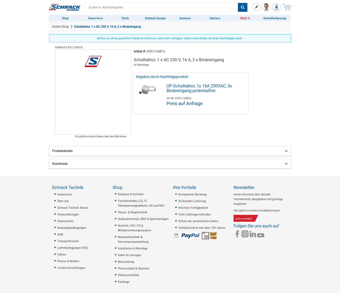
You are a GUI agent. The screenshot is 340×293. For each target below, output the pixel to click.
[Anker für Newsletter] (256, 187)
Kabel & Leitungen (129, 255)
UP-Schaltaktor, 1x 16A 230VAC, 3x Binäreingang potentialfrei (199, 88)
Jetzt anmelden (243, 218)
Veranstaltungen (68, 214)
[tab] (170, 151)
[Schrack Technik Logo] (64, 7)
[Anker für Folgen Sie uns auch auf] (281, 226)
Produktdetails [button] (62, 151)
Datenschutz (65, 221)
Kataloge (123, 282)
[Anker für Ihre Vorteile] (198, 187)
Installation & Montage (133, 248)
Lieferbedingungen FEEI (72, 248)
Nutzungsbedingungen (71, 228)
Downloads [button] (60, 164)
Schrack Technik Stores (72, 208)
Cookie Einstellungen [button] (71, 268)
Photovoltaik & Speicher (133, 268)
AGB (60, 234)
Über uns (63, 201)
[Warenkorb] (287, 6)
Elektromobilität (128, 275)
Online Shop (60, 26)
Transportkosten (68, 241)
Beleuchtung (126, 262)
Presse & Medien (68, 261)
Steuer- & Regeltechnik (132, 212)
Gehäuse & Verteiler (131, 194)
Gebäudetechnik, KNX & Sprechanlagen (143, 219)
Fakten (61, 254)
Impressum (64, 194)
